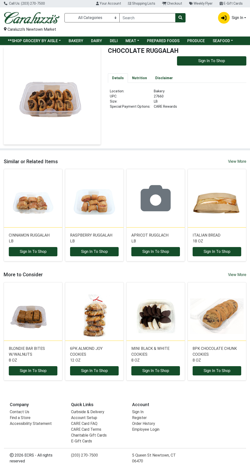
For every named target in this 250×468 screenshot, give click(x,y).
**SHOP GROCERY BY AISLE (33, 40)
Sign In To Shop (211, 60)
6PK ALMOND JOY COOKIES (86, 354)
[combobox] (147, 17)
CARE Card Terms (86, 429)
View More (237, 161)
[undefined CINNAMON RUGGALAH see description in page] (33, 198)
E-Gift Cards (233, 3)
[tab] (118, 78)
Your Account (110, 3)
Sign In (138, 412)
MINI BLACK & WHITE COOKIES (150, 354)
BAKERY (76, 40)
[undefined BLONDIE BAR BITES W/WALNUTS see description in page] (33, 311)
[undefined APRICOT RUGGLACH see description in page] (155, 198)
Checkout (174, 3)
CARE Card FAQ (84, 423)
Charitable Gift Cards (89, 435)
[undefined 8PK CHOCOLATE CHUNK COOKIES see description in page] (217, 311)
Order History (143, 423)
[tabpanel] (177, 101)
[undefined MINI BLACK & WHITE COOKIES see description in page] (155, 311)
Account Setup (84, 417)
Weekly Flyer (203, 3)
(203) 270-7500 (84, 455)
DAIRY (96, 40)
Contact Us (19, 412)
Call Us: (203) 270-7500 (26, 3)
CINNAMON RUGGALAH (29, 238)
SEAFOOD (221, 40)
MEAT (130, 40)
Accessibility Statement (31, 423)
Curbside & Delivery (87, 412)
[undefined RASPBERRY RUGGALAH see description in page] (94, 198)
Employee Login (145, 429)
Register (139, 417)
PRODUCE (196, 40)
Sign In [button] (237, 17)
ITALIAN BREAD (206, 238)
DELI (114, 40)
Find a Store (20, 417)
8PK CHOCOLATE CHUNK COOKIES (215, 354)
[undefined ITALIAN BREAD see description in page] (217, 198)
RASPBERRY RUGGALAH (91, 238)
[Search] (180, 17)
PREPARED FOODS (163, 40)
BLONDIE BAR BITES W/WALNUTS (27, 354)
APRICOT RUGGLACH (149, 238)
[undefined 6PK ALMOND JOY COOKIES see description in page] (94, 311)
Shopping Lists (143, 3)
